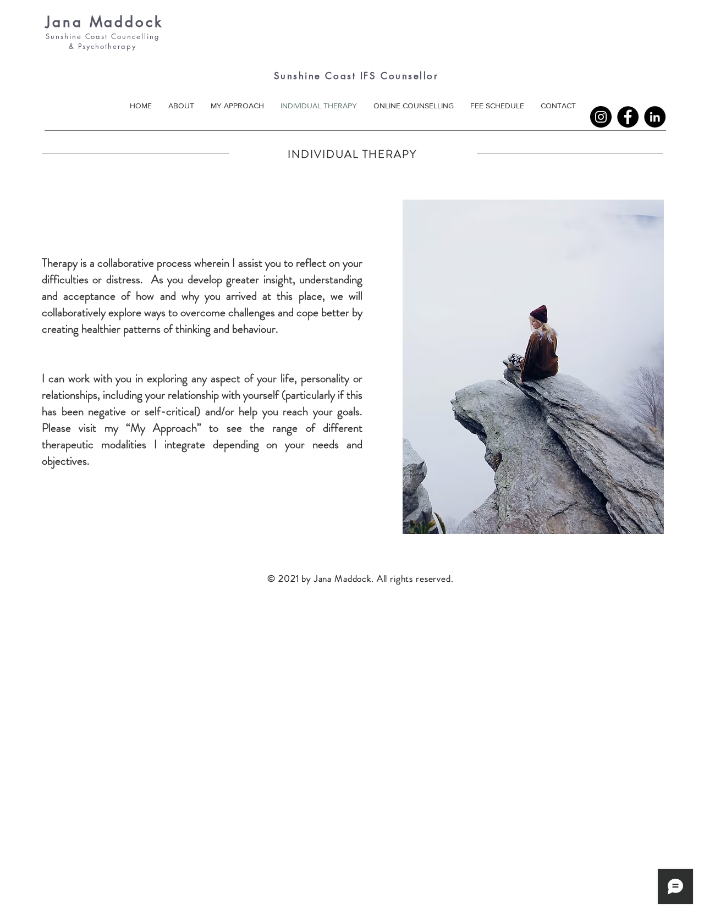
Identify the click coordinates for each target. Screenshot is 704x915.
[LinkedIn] (655, 117)
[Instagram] (601, 117)
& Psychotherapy (93, 46)
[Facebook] (628, 117)
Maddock (123, 22)
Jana (64, 22)
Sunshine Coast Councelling (103, 36)
